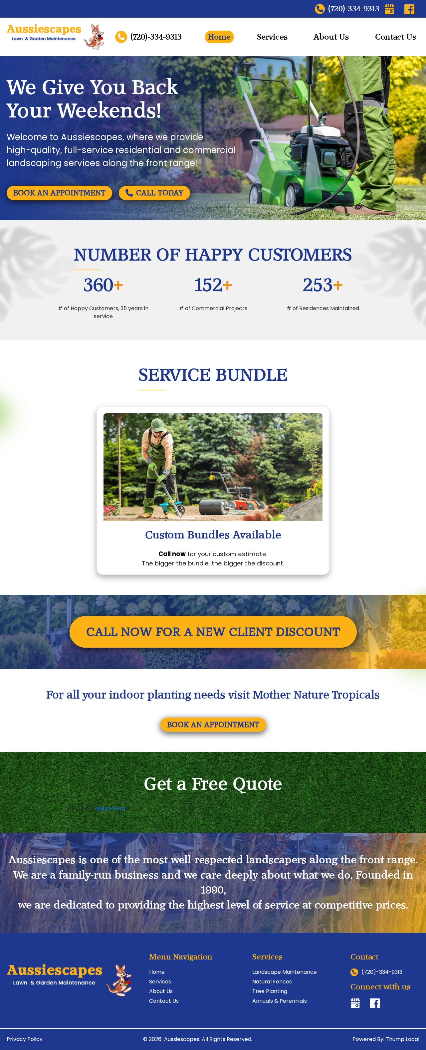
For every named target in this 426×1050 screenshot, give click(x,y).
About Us (331, 37)
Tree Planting (269, 991)
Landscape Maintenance (284, 972)
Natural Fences (272, 981)
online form (110, 808)
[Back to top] (413, 1025)
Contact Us (395, 37)
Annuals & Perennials (279, 1001)
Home (219, 37)
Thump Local (402, 1039)
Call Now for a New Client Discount (213, 631)
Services (272, 37)
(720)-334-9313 (353, 8)
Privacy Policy (25, 1039)
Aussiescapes (181, 1039)
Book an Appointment (59, 192)
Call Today (159, 192)
